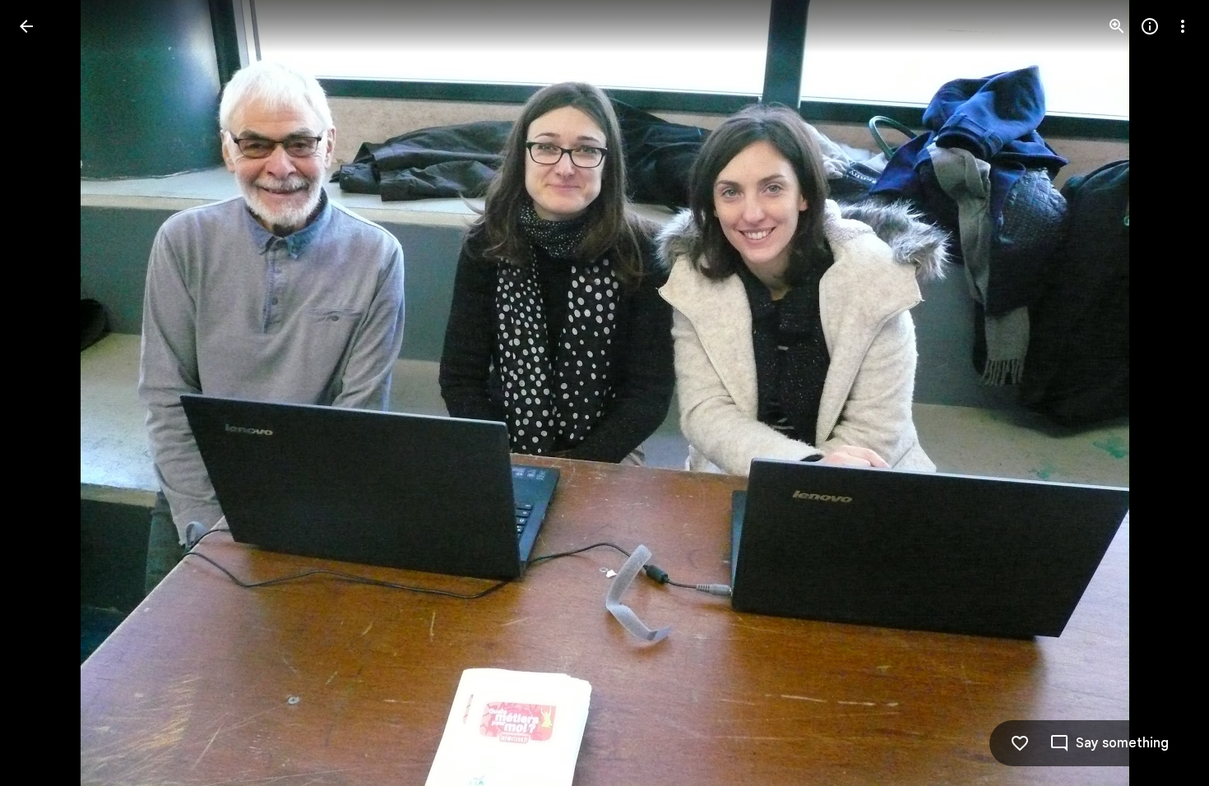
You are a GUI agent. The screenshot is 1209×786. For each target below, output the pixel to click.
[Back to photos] (26, 26)
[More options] (1182, 26)
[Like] (1020, 743)
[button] (46, 393)
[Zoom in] (1116, 26)
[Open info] (1149, 26)
